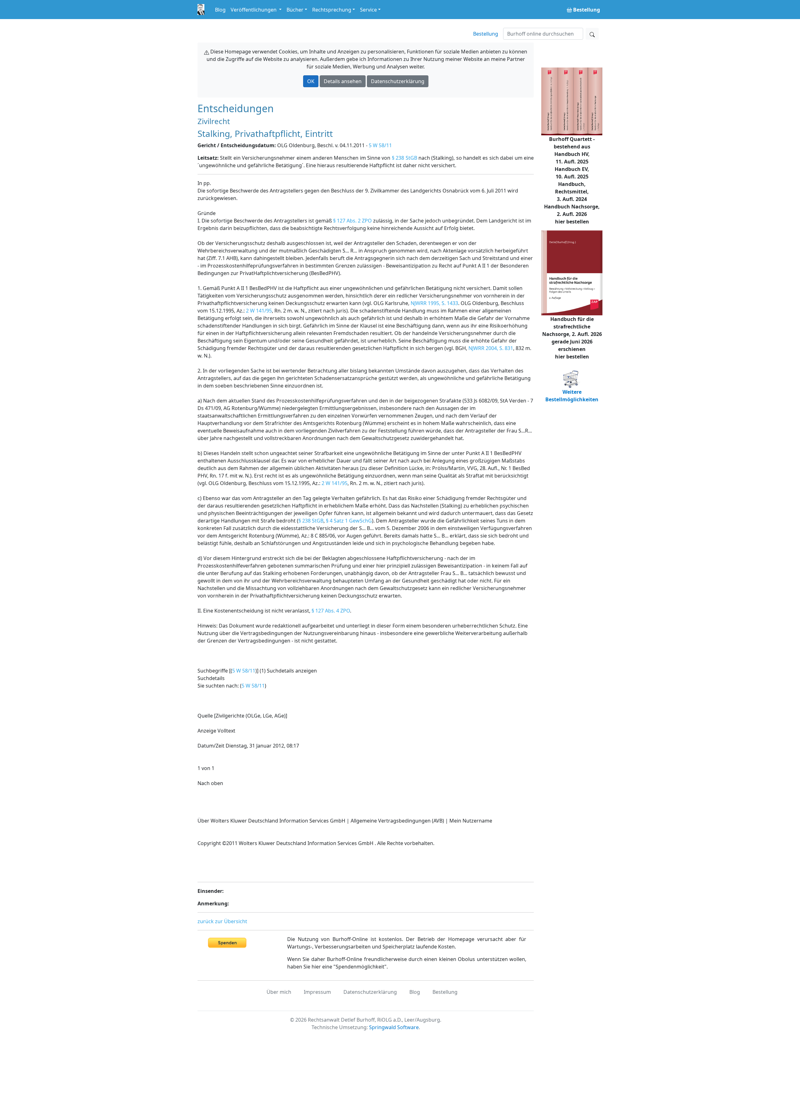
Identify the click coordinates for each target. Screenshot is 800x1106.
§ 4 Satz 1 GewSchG (349, 520)
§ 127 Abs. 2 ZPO (352, 220)
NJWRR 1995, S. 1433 (434, 303)
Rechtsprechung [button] (331, 9)
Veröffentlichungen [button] (254, 9)
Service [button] (368, 9)
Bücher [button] (295, 9)
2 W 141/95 (259, 310)
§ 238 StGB (404, 157)
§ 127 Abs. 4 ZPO (331, 610)
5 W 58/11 (380, 145)
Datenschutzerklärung (397, 81)
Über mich (279, 991)
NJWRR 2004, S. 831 (490, 348)
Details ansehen (343, 81)
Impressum (317, 991)
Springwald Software (394, 1027)
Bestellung (485, 33)
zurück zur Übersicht (222, 921)
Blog (220, 9)
